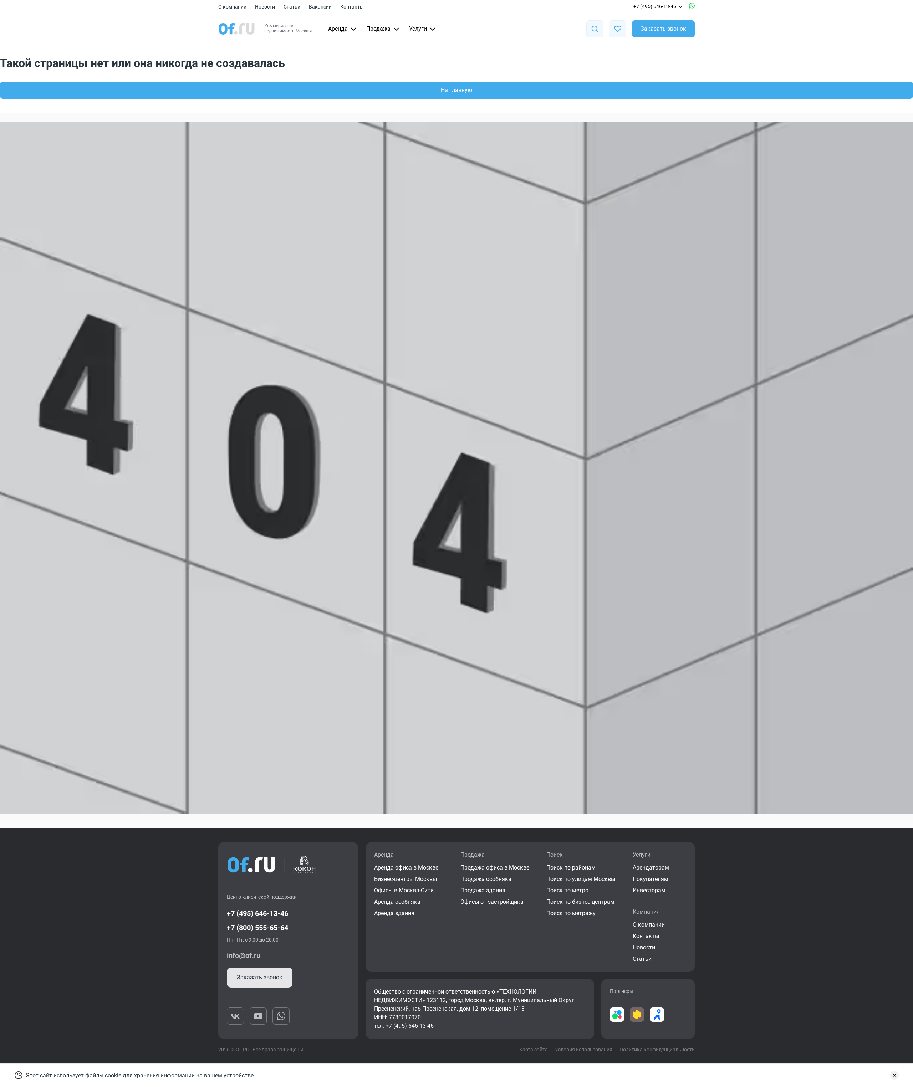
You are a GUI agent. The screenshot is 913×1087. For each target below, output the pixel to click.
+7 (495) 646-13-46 (654, 6)
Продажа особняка (485, 879)
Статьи (292, 7)
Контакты (352, 7)
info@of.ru (243, 955)
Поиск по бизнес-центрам (580, 901)
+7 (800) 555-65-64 (257, 927)
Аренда (338, 28)
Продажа (378, 28)
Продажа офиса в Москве (494, 867)
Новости (265, 7)
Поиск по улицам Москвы (580, 879)
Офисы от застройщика (492, 901)
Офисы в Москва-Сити (404, 890)
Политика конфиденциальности (657, 1049)
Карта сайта (533, 1049)
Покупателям (650, 879)
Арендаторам (651, 867)
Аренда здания (394, 913)
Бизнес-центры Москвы (405, 879)
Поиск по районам (571, 867)
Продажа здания (482, 890)
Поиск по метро (567, 890)
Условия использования (583, 1049)
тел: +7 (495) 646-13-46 (404, 1025)
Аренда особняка (397, 901)
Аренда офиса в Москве (406, 867)
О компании (232, 7)
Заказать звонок (663, 28)
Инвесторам (649, 890)
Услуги (418, 28)
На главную (456, 90)
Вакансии (320, 7)
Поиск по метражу (571, 913)
